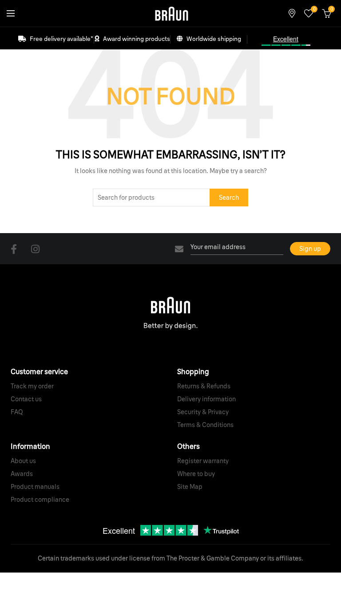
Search (229, 198)
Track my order (32, 386)
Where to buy (196, 474)
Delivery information (206, 399)
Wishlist (314, 9)
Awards (22, 474)
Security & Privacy (203, 412)
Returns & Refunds (203, 386)
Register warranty (203, 461)
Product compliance (40, 500)
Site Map (189, 487)
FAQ (17, 412)
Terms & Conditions (205, 425)
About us (23, 461)
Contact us (26, 399)
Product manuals (35, 487)
